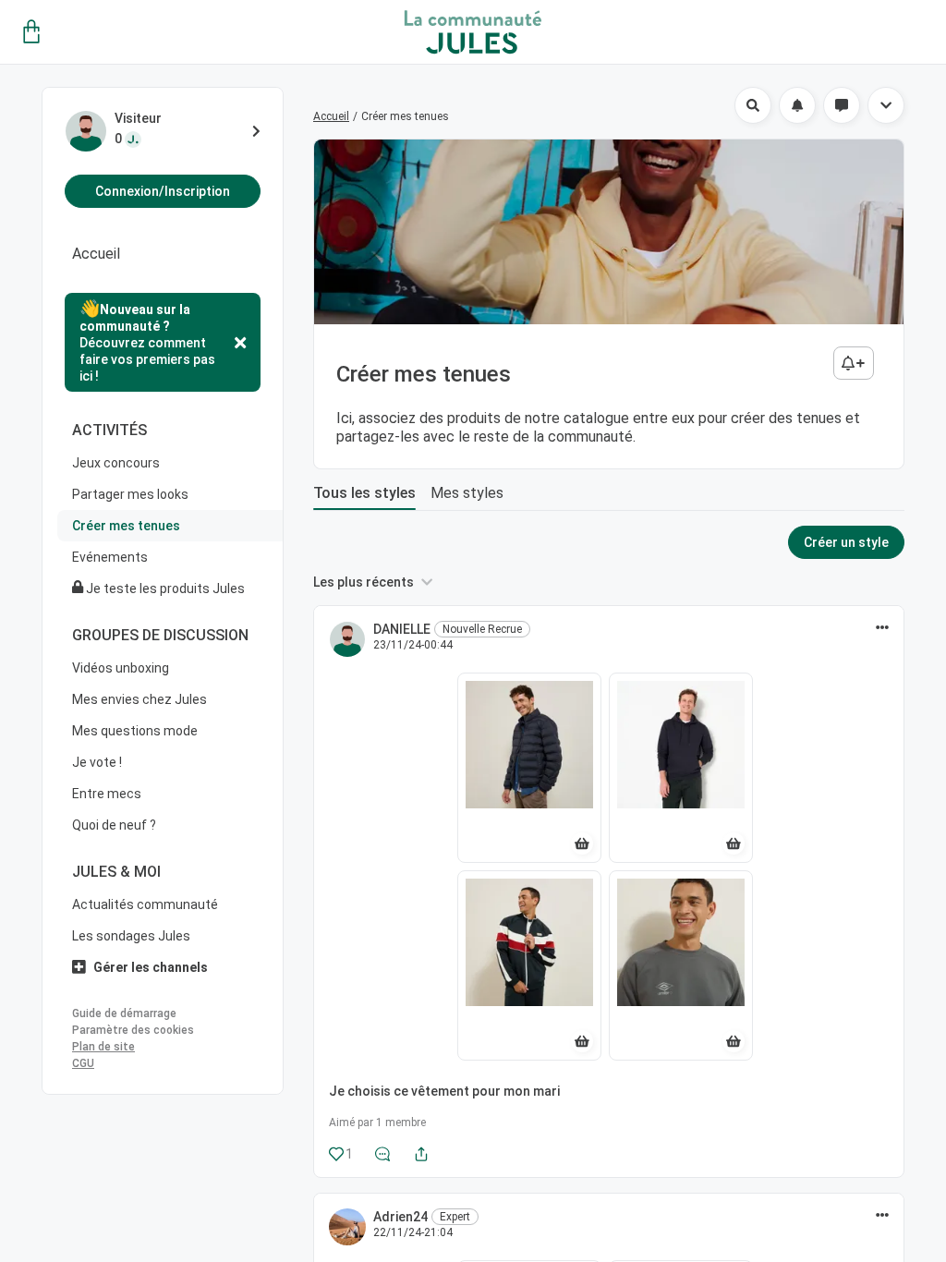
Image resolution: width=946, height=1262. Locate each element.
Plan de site (103, 1046)
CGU (83, 1063)
